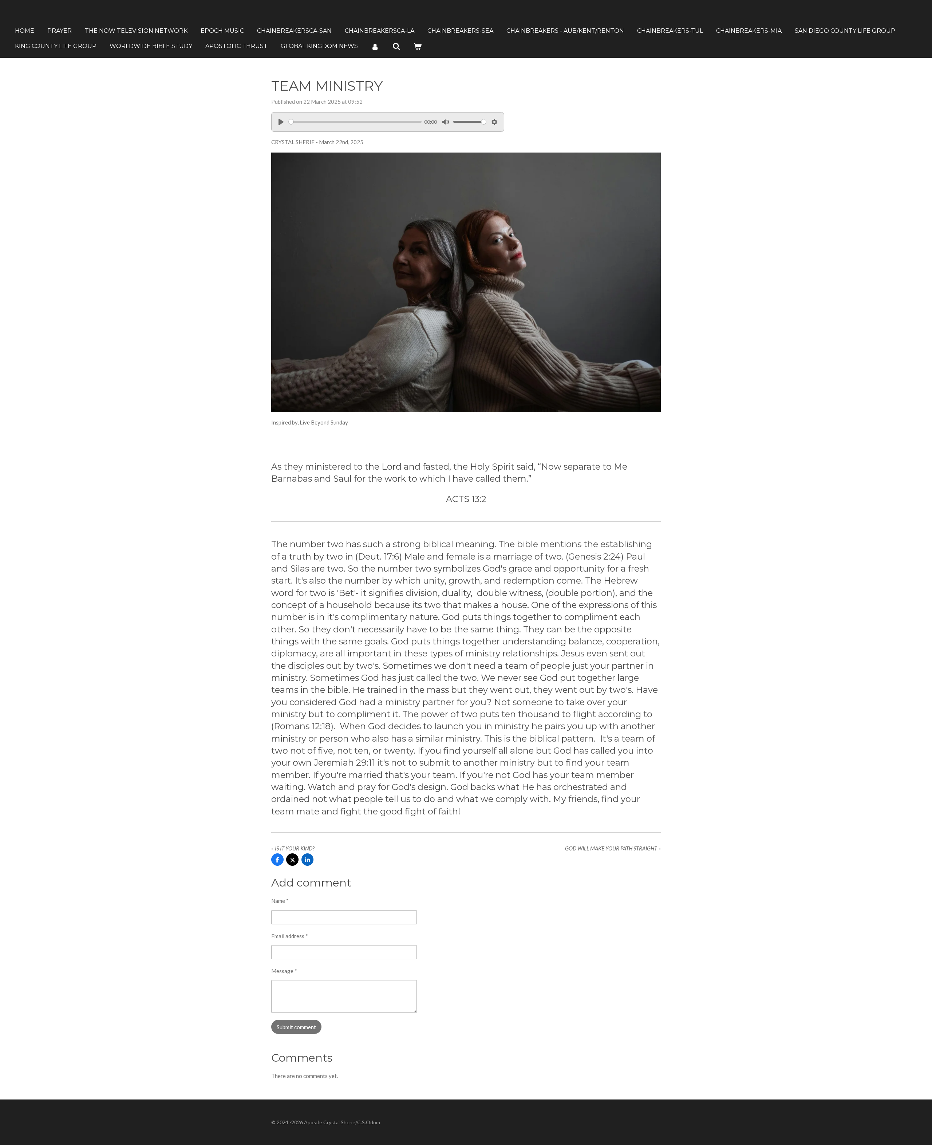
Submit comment (296, 1027)
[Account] (375, 46)
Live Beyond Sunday (324, 422)
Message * (284, 971)
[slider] (355, 121)
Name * (280, 900)
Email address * (289, 936)
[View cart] (417, 46)
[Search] (396, 46)
